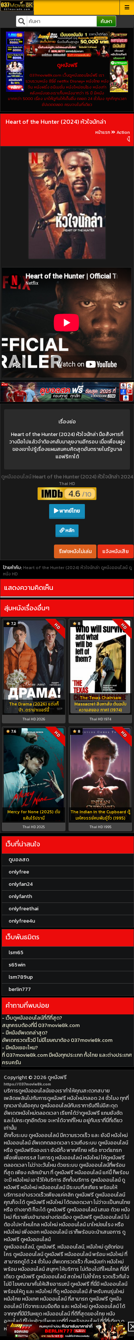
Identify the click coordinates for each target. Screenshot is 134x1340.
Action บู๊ (123, 135)
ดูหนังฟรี (57, 1077)
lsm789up (21, 977)
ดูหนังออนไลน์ (16, 477)
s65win (17, 965)
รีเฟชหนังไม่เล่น (75, 551)
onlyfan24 (21, 884)
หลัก (69, 530)
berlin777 (20, 989)
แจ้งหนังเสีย (115, 551)
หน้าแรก (102, 132)
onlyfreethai (23, 909)
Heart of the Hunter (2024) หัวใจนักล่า (56, 121)
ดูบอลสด (19, 859)
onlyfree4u (22, 921)
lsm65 (16, 952)
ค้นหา (106, 21)
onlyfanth (20, 896)
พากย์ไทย (69, 511)
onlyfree (19, 872)
